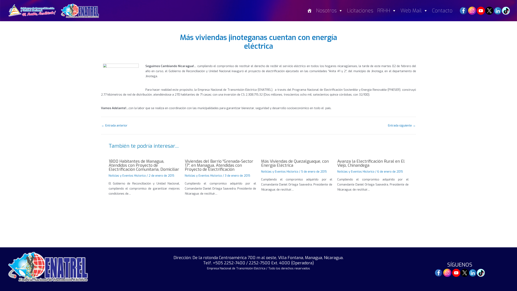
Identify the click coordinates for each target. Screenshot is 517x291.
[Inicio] (309, 10)
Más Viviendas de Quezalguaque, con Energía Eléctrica (295, 163)
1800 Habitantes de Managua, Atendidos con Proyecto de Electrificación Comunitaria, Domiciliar (144, 165)
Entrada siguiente (402, 125)
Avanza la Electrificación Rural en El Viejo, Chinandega (371, 163)
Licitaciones (360, 10)
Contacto (442, 10)
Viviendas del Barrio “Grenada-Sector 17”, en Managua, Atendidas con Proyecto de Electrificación (219, 165)
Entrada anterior (114, 125)
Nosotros (326, 10)
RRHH (383, 10)
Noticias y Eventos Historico (127, 176)
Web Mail (411, 10)
